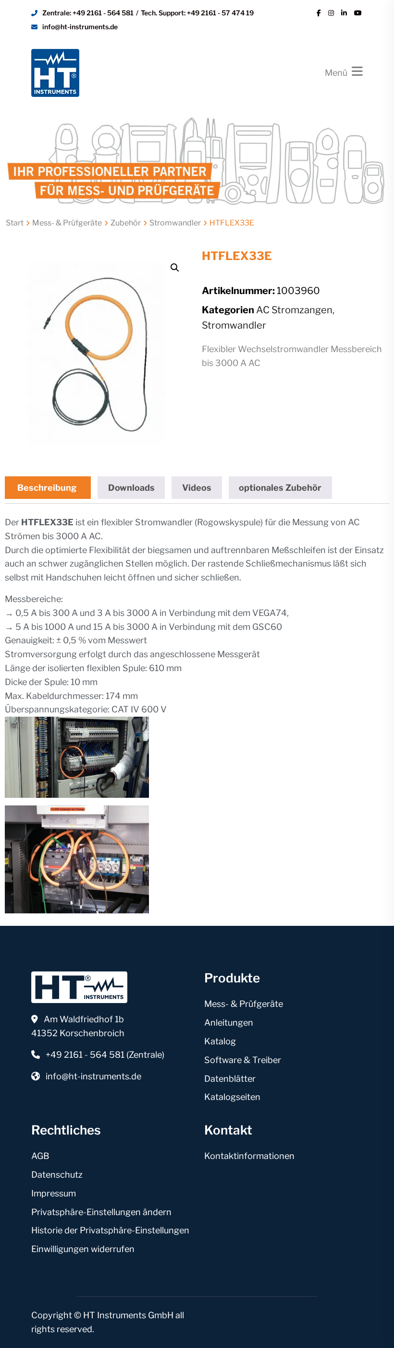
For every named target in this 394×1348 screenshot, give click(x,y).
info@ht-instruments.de (80, 27)
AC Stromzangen (294, 310)
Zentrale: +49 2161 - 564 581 (88, 13)
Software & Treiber (242, 1060)
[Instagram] (331, 13)
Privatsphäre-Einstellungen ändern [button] (101, 1212)
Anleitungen (228, 1022)
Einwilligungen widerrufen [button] (83, 1249)
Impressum (53, 1193)
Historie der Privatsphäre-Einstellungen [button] (110, 1230)
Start (15, 222)
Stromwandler (175, 222)
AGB (40, 1156)
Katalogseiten (232, 1097)
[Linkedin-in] (344, 13)
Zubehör (126, 222)
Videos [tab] (196, 488)
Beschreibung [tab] (46, 488)
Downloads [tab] (131, 488)
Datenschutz (57, 1175)
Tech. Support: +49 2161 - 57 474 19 (197, 13)
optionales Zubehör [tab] (280, 488)
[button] (175, 267)
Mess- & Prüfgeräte (67, 222)
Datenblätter (230, 1079)
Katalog (220, 1041)
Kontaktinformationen (249, 1156)
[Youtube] (358, 13)
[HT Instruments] (55, 72)
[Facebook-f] (319, 13)
